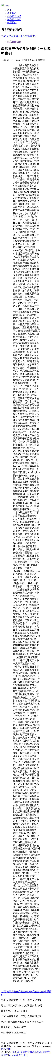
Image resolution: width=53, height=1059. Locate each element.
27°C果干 (23, 1055)
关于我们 (11, 13)
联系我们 (11, 22)
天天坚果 (13, 1055)
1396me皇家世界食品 (24, 1052)
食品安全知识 (14, 16)
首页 (9, 10)
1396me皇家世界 (9, 36)
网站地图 (6, 1049)
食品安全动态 (14, 19)
